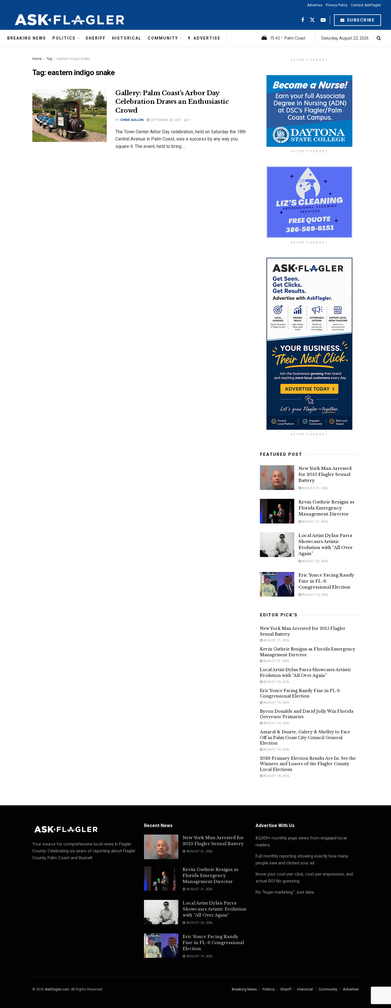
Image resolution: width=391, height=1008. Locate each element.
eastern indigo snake (73, 59)
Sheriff (96, 38)
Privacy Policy (336, 5)
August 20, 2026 (314, 561)
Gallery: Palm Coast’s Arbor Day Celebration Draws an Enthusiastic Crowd (172, 102)
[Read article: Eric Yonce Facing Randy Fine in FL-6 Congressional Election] (277, 584)
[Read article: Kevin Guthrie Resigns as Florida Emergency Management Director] (277, 511)
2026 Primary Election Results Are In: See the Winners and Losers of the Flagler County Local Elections (308, 764)
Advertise (314, 5)
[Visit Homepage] (83, 20)
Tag (49, 59)
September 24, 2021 (165, 120)
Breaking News (26, 38)
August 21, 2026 (314, 488)
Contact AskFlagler (366, 5)
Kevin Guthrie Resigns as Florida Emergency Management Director (326, 508)
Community (163, 38)
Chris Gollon (131, 120)
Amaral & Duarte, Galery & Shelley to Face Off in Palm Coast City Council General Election (305, 737)
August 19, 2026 (314, 595)
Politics (64, 38)
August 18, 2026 (275, 776)
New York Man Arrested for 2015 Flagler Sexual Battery (325, 474)
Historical (126, 38)
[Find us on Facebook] (302, 20)
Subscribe (360, 20)
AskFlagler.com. (57, 989)
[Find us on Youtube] (323, 20)
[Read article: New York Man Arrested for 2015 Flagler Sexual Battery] (277, 477)
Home (37, 59)
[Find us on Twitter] (312, 20)
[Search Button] (379, 38)
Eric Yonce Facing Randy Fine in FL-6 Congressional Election (300, 693)
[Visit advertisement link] (309, 111)
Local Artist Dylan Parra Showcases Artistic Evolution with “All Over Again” (305, 672)
